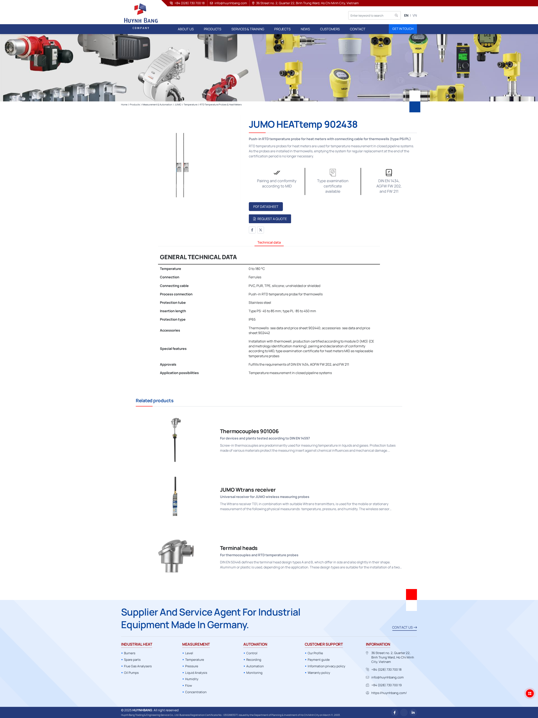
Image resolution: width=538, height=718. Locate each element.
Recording (253, 659)
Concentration (196, 692)
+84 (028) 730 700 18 (386, 669)
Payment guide (319, 659)
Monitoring (254, 672)
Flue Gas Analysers (138, 666)
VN (415, 15)
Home (124, 104)
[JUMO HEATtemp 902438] (180, 167)
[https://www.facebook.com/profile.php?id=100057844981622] (394, 712)
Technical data (269, 242)
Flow (188, 685)
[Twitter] (260, 230)
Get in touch (402, 29)
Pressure (191, 666)
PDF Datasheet (265, 206)
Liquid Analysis (196, 672)
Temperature (190, 104)
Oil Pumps (131, 672)
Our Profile (315, 653)
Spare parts (132, 659)
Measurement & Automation (157, 104)
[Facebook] (252, 230)
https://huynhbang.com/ (389, 693)
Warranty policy (319, 672)
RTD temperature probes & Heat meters (221, 104)
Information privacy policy (326, 666)
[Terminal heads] (269, 556)
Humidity (191, 679)
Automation (255, 666)
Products (135, 104)
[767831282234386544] (404, 712)
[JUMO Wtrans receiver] (269, 498)
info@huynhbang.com (387, 677)
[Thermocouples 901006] (269, 439)
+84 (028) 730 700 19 (386, 685)
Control (251, 653)
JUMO (178, 104)
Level (189, 653)
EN (406, 15)
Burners (129, 653)
